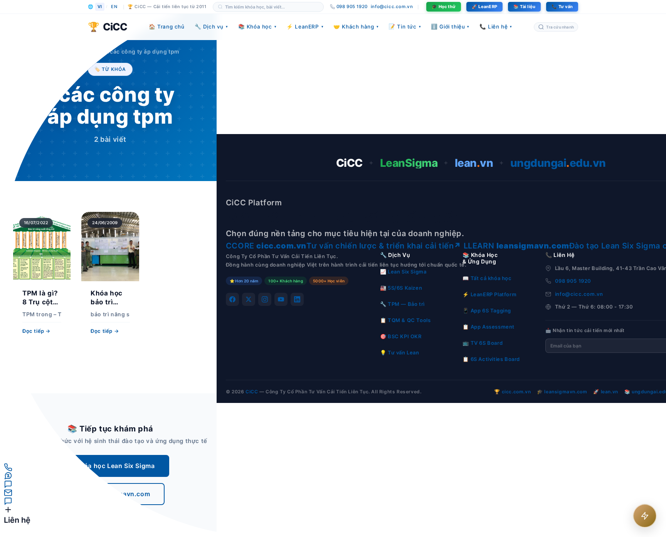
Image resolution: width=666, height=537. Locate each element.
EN (114, 6)
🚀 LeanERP (484, 6)
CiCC (252, 391)
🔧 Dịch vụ (211, 26)
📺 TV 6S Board (482, 343)
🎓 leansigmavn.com (562, 391)
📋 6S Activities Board (491, 359)
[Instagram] (264, 299)
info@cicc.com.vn (392, 6)
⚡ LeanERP (304, 26)
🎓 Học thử (444, 6)
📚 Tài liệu (524, 6)
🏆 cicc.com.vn (512, 391)
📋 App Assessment (488, 327)
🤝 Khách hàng (355, 26)
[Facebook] (232, 299)
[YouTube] (281, 299)
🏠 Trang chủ (167, 26)
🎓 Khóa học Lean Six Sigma (110, 466)
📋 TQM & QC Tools (405, 320)
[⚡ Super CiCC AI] (645, 516)
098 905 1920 (573, 281)
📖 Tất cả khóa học (486, 278)
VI (100, 6)
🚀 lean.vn (605, 391)
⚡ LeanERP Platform (489, 294)
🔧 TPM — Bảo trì (402, 304)
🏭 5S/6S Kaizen (401, 288)
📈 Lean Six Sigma (403, 271)
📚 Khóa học (257, 26)
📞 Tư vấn (562, 6)
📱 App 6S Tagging (486, 310)
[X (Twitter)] (248, 299)
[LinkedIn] (297, 299)
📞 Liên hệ (495, 26)
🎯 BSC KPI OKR (401, 336)
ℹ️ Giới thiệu (450, 26)
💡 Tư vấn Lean (399, 352)
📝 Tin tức (404, 26)
